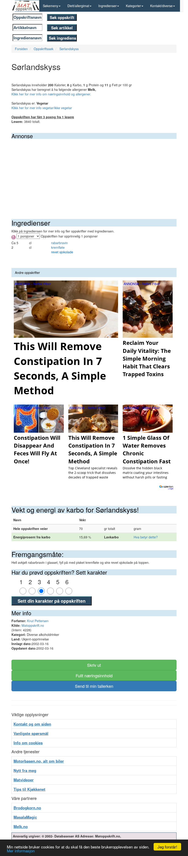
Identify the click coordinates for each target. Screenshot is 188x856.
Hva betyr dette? (146, 537)
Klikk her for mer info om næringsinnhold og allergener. (51, 94)
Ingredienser (107, 5)
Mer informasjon (21, 850)
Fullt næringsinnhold (94, 675)
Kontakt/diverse (161, 5)
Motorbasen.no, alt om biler (39, 761)
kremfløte (58, 247)
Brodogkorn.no (27, 807)
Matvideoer (24, 780)
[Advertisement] (94, 173)
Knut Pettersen (38, 620)
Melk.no (21, 826)
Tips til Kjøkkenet (29, 789)
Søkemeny (50, 5)
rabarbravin (59, 242)
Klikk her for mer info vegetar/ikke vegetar (41, 107)
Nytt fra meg (25, 770)
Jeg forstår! (167, 847)
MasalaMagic (25, 817)
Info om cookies (28, 742)
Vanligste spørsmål (31, 733)
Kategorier (133, 5)
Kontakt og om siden (32, 724)
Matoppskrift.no (33, 625)
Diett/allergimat (78, 5)
